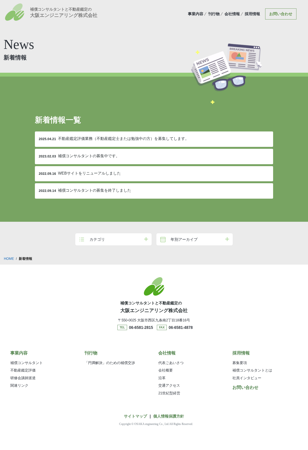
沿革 (162, 378)
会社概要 (165, 370)
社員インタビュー (246, 378)
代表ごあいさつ (171, 363)
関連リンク (19, 385)
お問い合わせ (280, 14)
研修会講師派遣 (23, 378)
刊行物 (214, 14)
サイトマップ (135, 416)
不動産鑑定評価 (23, 370)
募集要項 (239, 363)
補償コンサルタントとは (252, 370)
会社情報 (232, 14)
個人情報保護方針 (168, 416)
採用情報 (252, 14)
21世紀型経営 (169, 393)
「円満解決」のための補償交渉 (109, 363)
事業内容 (195, 14)
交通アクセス (169, 385)
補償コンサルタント (26, 363)
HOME (9, 259)
